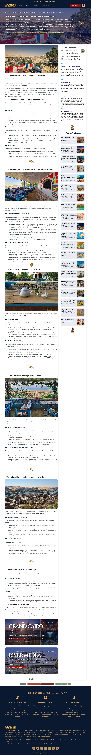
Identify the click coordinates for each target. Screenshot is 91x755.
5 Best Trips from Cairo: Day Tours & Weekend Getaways (68, 301)
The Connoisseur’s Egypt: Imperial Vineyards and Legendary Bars (67, 148)
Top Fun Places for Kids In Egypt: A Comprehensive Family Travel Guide (69, 215)
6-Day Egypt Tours (15, 641)
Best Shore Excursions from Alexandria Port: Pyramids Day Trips (68, 321)
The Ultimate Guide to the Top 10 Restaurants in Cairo (68, 195)
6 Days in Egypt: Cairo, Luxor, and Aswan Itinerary (68, 310)
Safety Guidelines (44, 739)
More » (62, 63)
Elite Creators (47, 743)
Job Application (39, 743)
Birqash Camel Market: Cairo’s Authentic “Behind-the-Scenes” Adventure (68, 282)
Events (7, 741)
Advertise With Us (10, 743)
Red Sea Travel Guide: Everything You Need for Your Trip (68, 177)
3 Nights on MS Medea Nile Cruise (23, 660)
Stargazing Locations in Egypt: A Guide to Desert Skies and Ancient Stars (68, 263)
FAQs (11, 741)
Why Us (13, 739)
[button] (83, 5)
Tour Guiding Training (29, 743)
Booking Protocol (53, 739)
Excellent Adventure (65, 82)
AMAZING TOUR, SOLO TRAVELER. (71, 66)
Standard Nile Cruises (28, 670)
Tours (27, 5)
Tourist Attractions (22, 12)
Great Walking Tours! (66, 96)
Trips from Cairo (25, 641)
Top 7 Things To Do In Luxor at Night (68, 224)
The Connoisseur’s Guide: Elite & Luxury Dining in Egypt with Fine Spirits (68, 158)
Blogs (36, 5)
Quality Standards (29, 739)
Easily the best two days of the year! (69, 50)
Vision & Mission (19, 739)
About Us (8, 739)
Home (20, 5)
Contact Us (67, 739)
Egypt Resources (12, 12)
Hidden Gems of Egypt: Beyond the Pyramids (68, 205)
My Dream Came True (66, 111)
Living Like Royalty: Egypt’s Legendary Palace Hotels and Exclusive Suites (68, 139)
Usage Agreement (19, 743)
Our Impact (36, 739)
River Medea (25, 655)
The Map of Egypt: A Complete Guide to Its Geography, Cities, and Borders (68, 234)
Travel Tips (61, 739)
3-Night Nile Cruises (15, 670)
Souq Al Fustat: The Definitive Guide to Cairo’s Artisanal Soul (68, 167)
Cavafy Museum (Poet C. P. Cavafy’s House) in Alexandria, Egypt (68, 273)
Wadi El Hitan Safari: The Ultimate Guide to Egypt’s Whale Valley (67, 186)
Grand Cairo (26, 626)
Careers (53, 743)
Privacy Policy (74, 739)
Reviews (46, 5)
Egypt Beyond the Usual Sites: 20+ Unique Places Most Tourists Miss (69, 254)
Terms (79, 739)
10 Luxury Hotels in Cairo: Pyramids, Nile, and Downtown (68, 291)
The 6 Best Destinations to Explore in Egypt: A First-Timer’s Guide (67, 244)
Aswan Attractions (31, 12)
